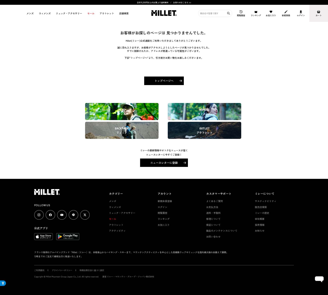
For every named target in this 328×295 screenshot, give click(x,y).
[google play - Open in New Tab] (67, 238)
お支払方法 (212, 207)
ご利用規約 (39, 270)
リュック (69, 13)
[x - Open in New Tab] (85, 215)
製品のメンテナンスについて (221, 230)
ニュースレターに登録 (164, 163)
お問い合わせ (213, 236)
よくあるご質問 (214, 201)
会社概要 (259, 219)
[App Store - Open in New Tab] (43, 238)
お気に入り (164, 225)
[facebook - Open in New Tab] (50, 215)
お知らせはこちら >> (182, 2)
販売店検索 (261, 207)
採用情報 (259, 225)
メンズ (30, 13)
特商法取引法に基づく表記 (92, 270)
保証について (213, 225)
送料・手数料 (213, 213)
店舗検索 (124, 13)
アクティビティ (117, 230)
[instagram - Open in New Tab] (39, 215)
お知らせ (259, 230)
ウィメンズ (45, 13)
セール (90, 13)
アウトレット (107, 13)
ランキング (164, 219)
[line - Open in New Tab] (73, 215)
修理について (213, 219)
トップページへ (164, 81)
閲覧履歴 (162, 213)
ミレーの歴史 (262, 213)
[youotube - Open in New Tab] (62, 215)
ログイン (162, 207)
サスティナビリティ (265, 201)
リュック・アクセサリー (122, 213)
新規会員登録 (165, 201)
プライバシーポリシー (62, 270)
